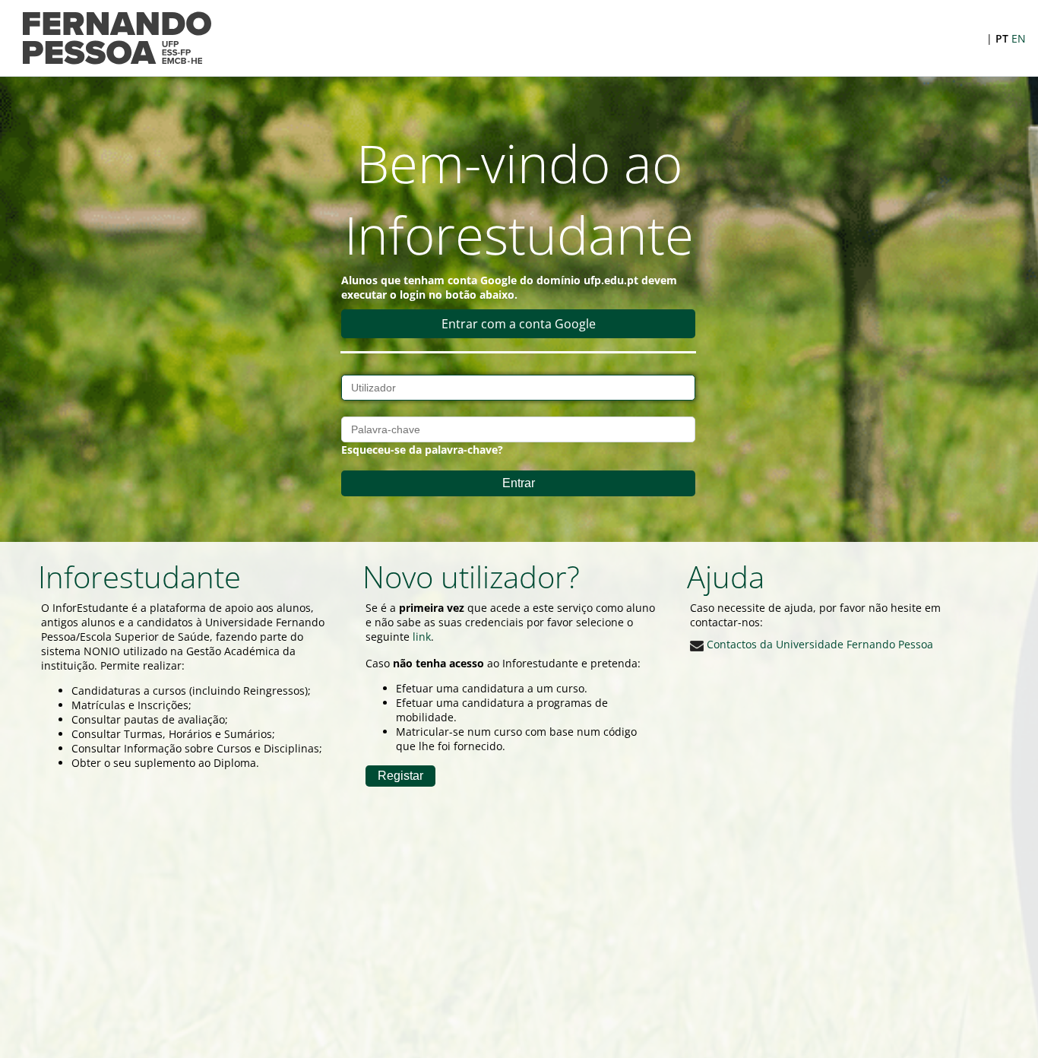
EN (1018, 38)
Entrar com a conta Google (518, 323)
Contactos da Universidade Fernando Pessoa (818, 644)
